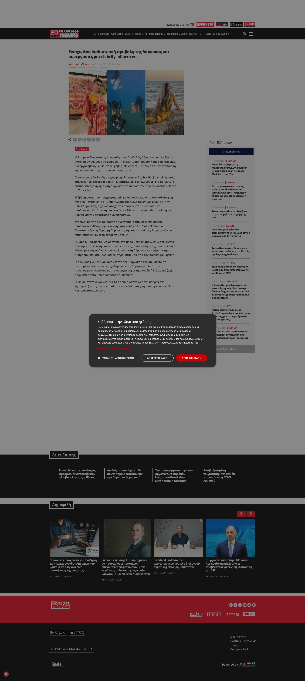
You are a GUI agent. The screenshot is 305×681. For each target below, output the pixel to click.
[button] (152, 348)
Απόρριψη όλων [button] (157, 357)
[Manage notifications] (6, 674)
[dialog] (152, 340)
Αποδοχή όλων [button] (191, 357)
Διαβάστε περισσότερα (185, 342)
